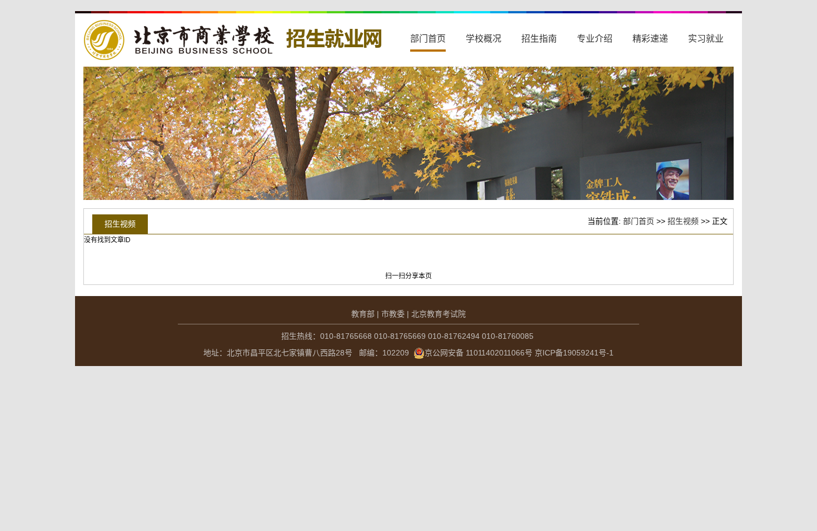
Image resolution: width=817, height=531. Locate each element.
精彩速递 (650, 38)
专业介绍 (594, 38)
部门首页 (428, 38)
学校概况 (483, 38)
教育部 (363, 313)
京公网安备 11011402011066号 (478, 352)
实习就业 (706, 38)
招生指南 (539, 38)
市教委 (393, 313)
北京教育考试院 (438, 313)
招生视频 (683, 221)
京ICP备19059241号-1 (574, 352)
